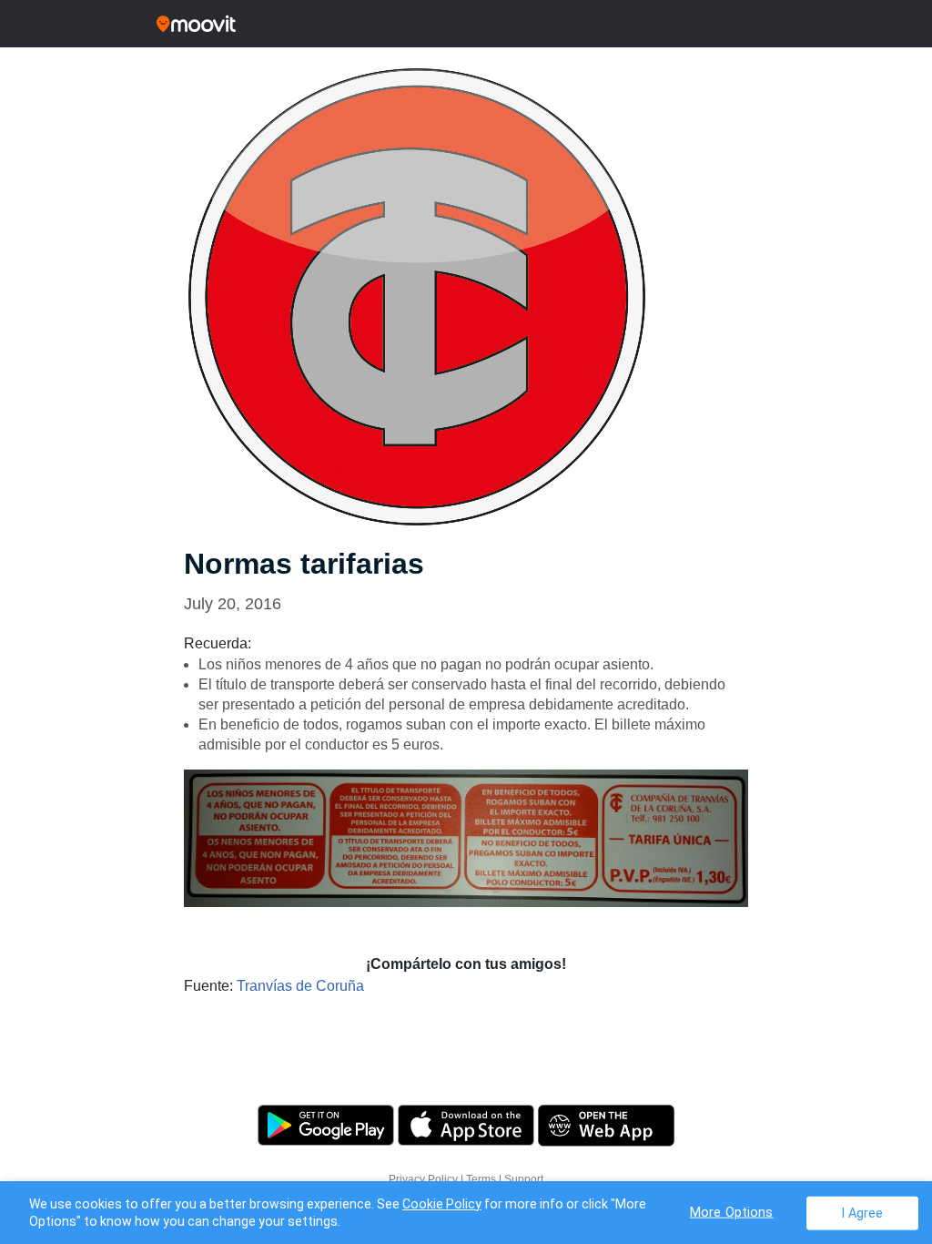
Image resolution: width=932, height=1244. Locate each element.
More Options (732, 1211)
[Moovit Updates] (466, 23)
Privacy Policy (423, 1179)
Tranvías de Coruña (300, 986)
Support (523, 1179)
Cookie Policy (441, 1204)
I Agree (862, 1212)
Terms (481, 1179)
